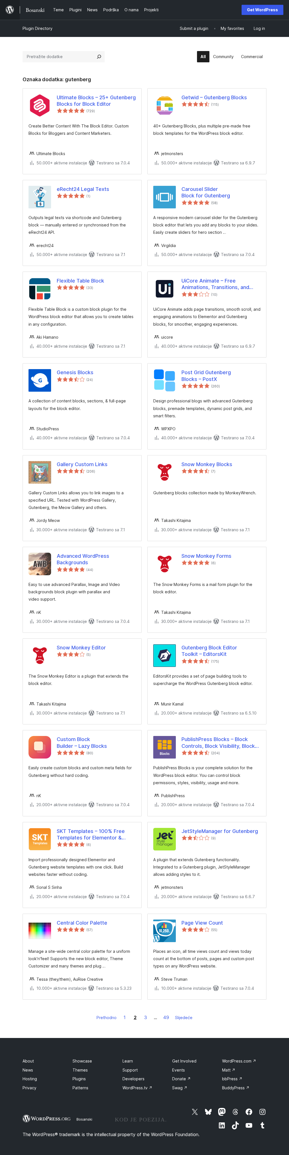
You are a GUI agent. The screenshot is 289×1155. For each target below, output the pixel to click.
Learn (127, 1061)
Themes (80, 1070)
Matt (228, 1070)
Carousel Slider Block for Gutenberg (205, 192)
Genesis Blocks (75, 372)
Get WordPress (262, 9)
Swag (179, 1087)
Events (178, 1070)
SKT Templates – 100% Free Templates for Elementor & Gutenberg (91, 834)
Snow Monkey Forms (206, 556)
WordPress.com (239, 1061)
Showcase (82, 1061)
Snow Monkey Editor (81, 648)
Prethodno (107, 1017)
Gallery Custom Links (82, 464)
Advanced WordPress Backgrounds (83, 559)
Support (130, 1070)
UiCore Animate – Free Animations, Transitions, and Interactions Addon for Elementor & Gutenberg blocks (218, 284)
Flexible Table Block (80, 281)
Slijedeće (183, 1017)
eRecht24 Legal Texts (83, 189)
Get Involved (184, 1061)
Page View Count (202, 923)
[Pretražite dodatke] (99, 56)
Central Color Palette (82, 923)
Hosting (30, 1078)
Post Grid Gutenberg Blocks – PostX (206, 375)
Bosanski (84, 1119)
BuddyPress (235, 1087)
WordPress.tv (137, 1087)
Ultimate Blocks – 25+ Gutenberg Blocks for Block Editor (96, 100)
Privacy (29, 1087)
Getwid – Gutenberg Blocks (214, 97)
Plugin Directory (37, 28)
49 (166, 1017)
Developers (133, 1078)
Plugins (79, 1078)
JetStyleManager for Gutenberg (219, 831)
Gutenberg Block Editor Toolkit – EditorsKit (209, 651)
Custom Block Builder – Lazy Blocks (82, 742)
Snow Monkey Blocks (206, 464)
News (28, 1070)
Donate (181, 1078)
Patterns (80, 1087)
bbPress (232, 1078)
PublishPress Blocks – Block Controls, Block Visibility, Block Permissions (218, 742)
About (28, 1061)
